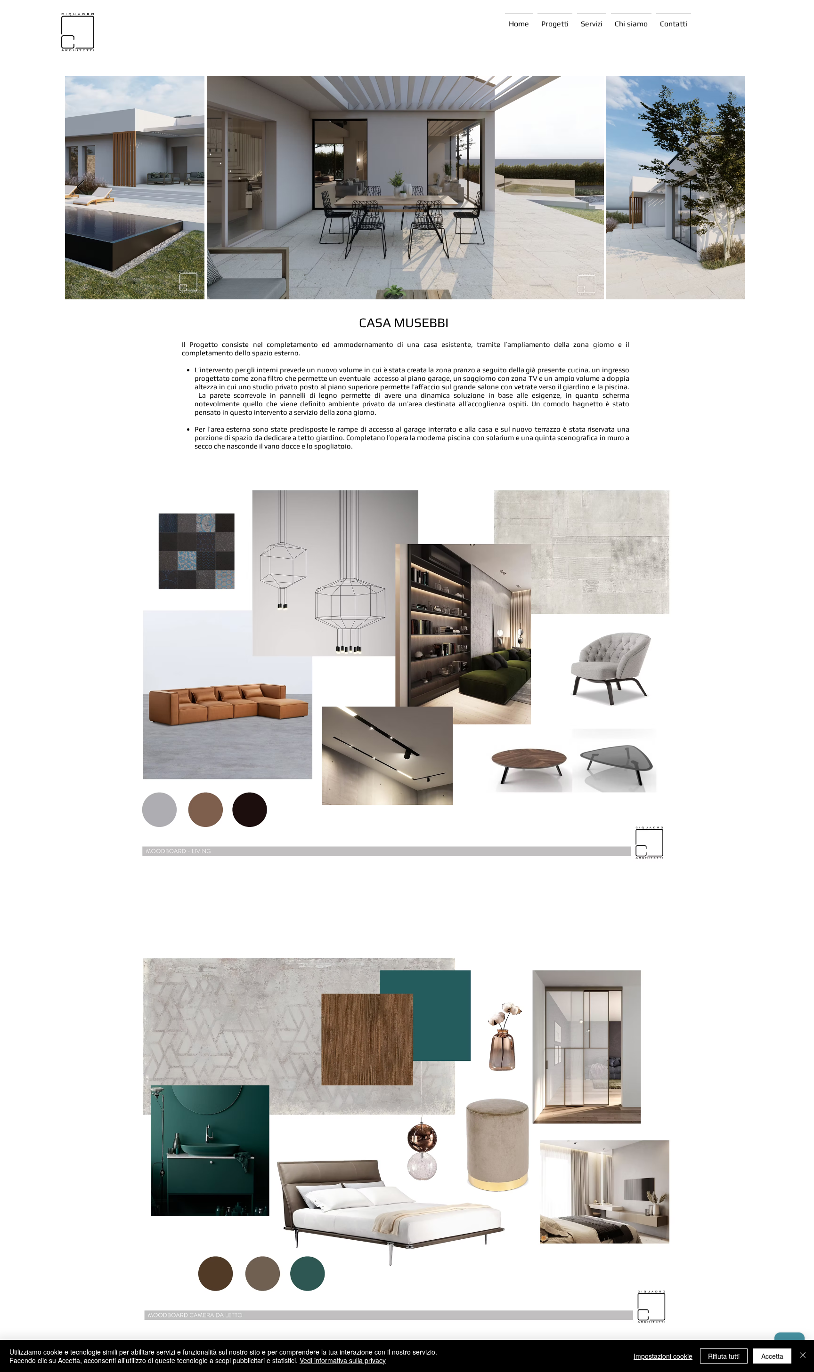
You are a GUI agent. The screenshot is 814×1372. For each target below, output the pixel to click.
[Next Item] (729, 187)
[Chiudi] (802, 1356)
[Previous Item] (80, 187)
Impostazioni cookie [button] (663, 1356)
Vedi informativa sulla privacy (343, 1360)
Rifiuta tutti (724, 1356)
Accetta (772, 1356)
